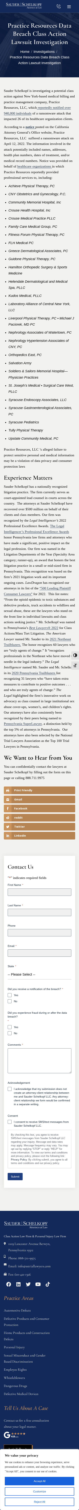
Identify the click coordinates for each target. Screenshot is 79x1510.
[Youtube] (38, 1284)
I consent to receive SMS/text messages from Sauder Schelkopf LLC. (41, 1123)
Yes (16, 995)
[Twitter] (28, 1284)
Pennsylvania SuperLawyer (23, 724)
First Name (15, 884)
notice (30, 127)
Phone (12, 925)
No (15, 1001)
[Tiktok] (48, 1284)
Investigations (44, 52)
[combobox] (39, 974)
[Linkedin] (18, 1284)
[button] (69, 6)
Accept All (39, 1481)
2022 (43, 628)
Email (12, 945)
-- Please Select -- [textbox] (21, 974)
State (12, 966)
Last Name (15, 905)
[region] (39, 1479)
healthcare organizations (34, 166)
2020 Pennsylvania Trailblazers (34, 673)
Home (25, 52)
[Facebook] (8, 1284)
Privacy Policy (19, 1159)
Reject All (39, 1501)
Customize (39, 1491)
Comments (15, 1044)
